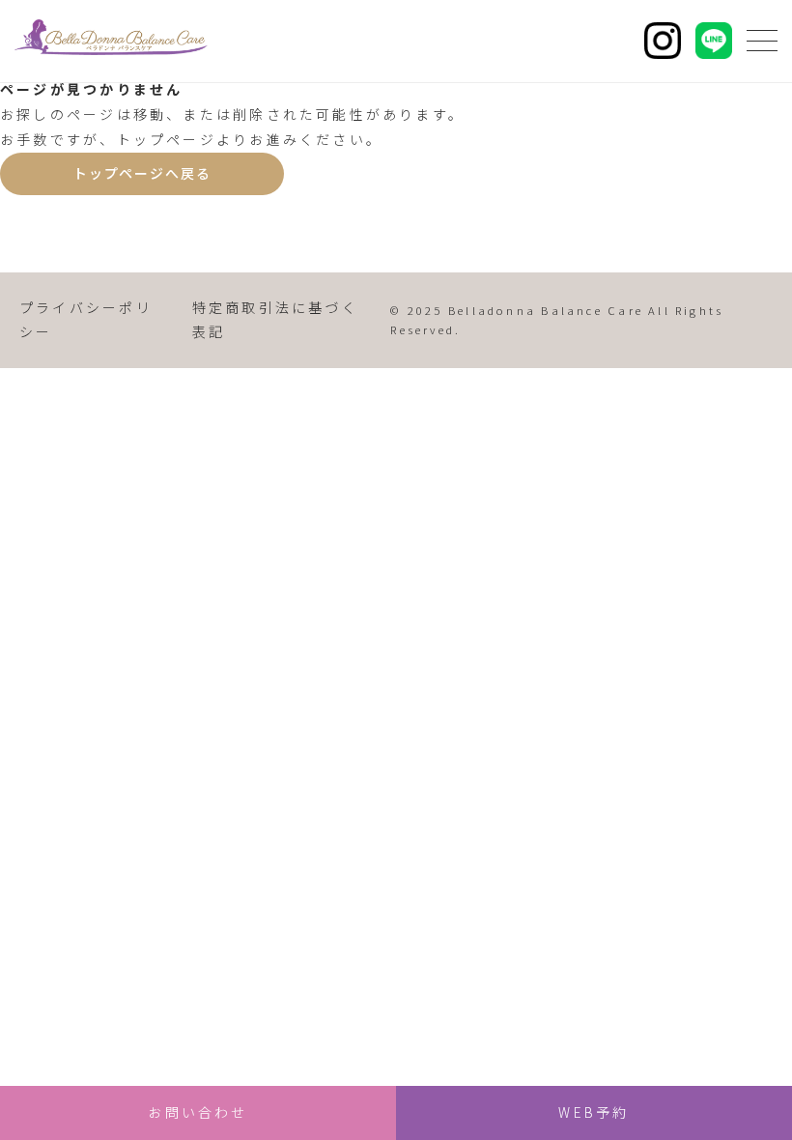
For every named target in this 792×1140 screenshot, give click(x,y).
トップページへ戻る (142, 173)
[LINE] (713, 40)
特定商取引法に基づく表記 (275, 320)
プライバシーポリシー (86, 320)
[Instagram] (662, 40)
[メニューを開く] (762, 40)
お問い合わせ (197, 1112)
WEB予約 (593, 1112)
